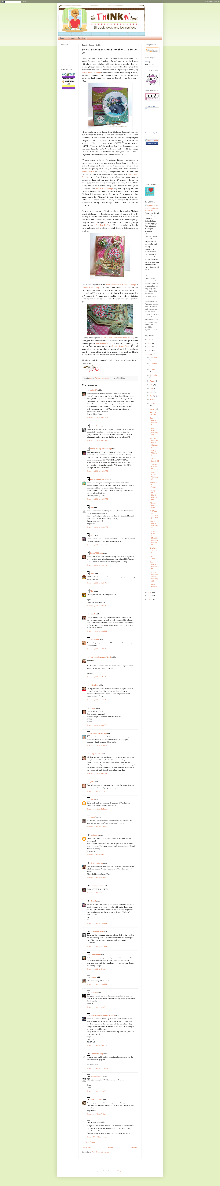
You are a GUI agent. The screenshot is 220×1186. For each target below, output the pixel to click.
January (153, 409)
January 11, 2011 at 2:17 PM (97, 606)
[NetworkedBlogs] (151, 143)
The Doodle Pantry (104, 343)
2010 (150, 592)
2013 (149, 347)
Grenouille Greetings (99, 733)
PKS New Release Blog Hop (154, 466)
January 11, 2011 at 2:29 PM (97, 631)
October (153, 369)
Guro (92, 507)
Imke (93, 799)
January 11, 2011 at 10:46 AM (97, 499)
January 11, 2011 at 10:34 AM (97, 440)
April (152, 396)
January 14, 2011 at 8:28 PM (97, 1007)
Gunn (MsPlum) (97, 1076)
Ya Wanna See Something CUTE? (154, 514)
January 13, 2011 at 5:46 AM (97, 969)
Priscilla (94, 992)
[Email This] (115, 378)
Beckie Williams (96, 553)
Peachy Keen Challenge (91, 72)
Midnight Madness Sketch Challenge (121, 284)
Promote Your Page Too (151, 133)
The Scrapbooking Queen (100, 479)
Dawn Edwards (96, 426)
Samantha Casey (97, 931)
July (151, 385)
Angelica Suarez (97, 754)
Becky (92, 535)
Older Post (134, 1147)
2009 (150, 596)
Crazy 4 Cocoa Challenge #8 (154, 475)
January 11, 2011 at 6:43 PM (97, 745)
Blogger (120, 1171)
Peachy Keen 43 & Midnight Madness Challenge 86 (154, 538)
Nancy (93, 708)
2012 (150, 350)
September (154, 375)
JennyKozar (95, 639)
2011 (149, 354)
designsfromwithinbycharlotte (103, 1015)
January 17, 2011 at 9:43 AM (97, 1114)
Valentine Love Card (153, 505)
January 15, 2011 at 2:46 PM (97, 1091)
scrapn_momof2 (97, 886)
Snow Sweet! (153, 557)
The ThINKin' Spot (150, 106)
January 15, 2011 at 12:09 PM (97, 1068)
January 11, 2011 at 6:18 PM (97, 725)
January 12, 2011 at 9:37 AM (97, 893)
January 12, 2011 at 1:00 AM (97, 791)
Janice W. (93, 390)
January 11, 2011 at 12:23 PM (97, 583)
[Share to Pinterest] (124, 378)
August (152, 381)
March (152, 399)
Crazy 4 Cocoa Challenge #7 (154, 524)
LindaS (93, 817)
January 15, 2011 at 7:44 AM (97, 1045)
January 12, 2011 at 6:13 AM (97, 827)
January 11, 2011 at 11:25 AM (97, 545)
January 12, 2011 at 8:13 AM (97, 877)
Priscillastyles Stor (103, 225)
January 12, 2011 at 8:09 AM (97, 855)
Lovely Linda (96, 954)
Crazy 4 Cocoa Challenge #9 (154, 421)
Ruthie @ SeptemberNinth (101, 657)
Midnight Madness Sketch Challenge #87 (154, 495)
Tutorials (81, 38)
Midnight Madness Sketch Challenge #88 (154, 442)
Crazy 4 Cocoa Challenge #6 (154, 565)
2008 (150, 599)
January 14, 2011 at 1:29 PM (97, 984)
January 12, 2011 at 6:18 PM (97, 946)
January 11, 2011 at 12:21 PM (97, 565)
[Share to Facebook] (122, 378)
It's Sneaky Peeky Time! (153, 484)
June (152, 388)
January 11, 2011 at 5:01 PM (97, 700)
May (152, 392)
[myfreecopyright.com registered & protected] (152, 210)
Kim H (93, 901)
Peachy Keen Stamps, (104, 188)
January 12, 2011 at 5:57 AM (97, 809)
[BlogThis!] (117, 378)
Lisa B (93, 614)
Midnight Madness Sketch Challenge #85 (154, 576)
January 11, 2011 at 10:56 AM (97, 527)
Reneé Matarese (97, 863)
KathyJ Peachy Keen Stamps (101, 449)
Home (61, 38)
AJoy (92, 591)
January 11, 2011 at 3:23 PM (97, 649)
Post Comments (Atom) (100, 1152)
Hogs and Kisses (153, 413)
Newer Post (86, 1147)
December (153, 357)
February (153, 403)
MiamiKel (94, 685)
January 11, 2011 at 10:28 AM (97, 417)
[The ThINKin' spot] (152, 130)
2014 (150, 343)
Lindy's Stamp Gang (90, 287)
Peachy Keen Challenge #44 (154, 431)
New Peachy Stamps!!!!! (154, 550)
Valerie (93, 977)
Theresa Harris (88, 171)
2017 (150, 339)
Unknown (95, 835)
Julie (92, 782)
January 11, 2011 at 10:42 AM (97, 471)
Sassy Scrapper (96, 1099)
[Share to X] (119, 378)
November (154, 363)
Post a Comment (91, 1142)
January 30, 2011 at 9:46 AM (97, 1137)
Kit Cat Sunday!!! (154, 585)
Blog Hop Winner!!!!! (154, 453)
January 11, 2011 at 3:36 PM (97, 677)
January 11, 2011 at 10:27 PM (97, 773)
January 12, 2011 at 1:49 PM (97, 923)
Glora (92, 573)
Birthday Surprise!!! (154, 460)
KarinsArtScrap (97, 1053)
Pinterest (71, 38)
